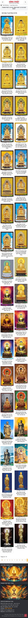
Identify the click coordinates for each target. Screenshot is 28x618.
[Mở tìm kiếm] (25, 2)
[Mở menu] (2, 2)
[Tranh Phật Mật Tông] (14, 592)
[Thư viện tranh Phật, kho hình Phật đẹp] (14, 573)
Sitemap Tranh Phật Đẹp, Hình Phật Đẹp (14, 614)
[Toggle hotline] (25, 615)
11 (25, 560)
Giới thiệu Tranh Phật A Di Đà (9, 13)
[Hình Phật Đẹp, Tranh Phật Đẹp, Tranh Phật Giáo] (14, 2)
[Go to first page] (2, 560)
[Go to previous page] (5, 560)
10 (22, 560)
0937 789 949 (8, 608)
